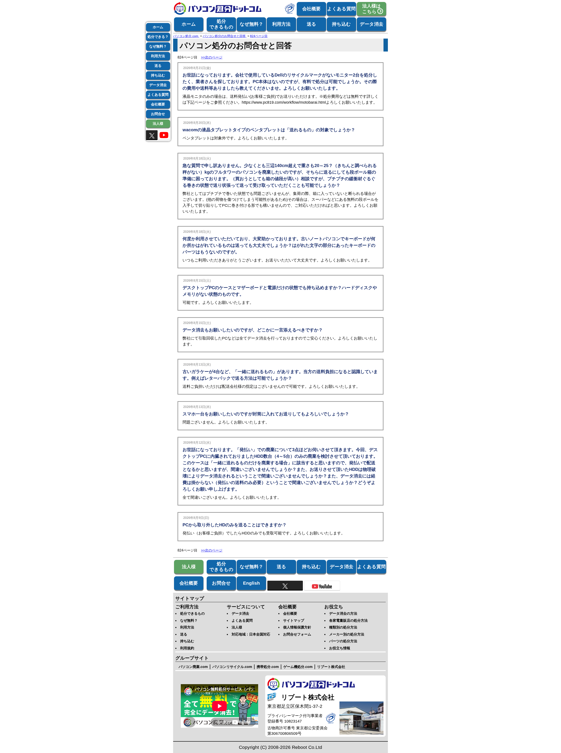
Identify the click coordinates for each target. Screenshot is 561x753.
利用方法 (281, 24)
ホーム (189, 24)
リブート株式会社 (331, 667)
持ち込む (341, 24)
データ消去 (371, 24)
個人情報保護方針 (297, 627)
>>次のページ (211, 57)
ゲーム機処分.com (297, 667)
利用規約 (187, 648)
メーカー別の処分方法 (346, 634)
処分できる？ (158, 37)
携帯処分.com (268, 667)
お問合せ (158, 114)
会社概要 (311, 8)
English (251, 583)
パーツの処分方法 (343, 641)
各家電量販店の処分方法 (348, 620)
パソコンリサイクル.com (232, 667)
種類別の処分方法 (343, 627)
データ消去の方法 (343, 613)
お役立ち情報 (339, 648)
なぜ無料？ (251, 24)
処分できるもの (221, 24)
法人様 (158, 123)
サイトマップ (293, 620)
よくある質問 (341, 8)
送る (311, 24)
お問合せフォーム (297, 634)
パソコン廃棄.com (193, 667)
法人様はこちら (371, 8)
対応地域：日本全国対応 (251, 634)
